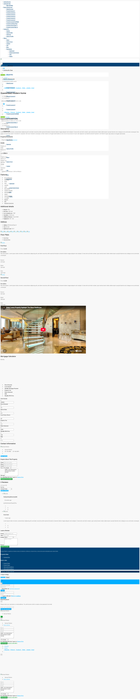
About (7, 40)
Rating (2, 537)
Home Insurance (5, 425)
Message (3, 475)
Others (5, 38)
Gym (5, 183)
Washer (6, 199)
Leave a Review (5, 490)
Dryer (5, 181)
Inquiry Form (9, 41)
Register (3, 597)
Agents (8, 31)
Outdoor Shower (8, 190)
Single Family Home (14, 52)
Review (2, 544)
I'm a (2, 467)
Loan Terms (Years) (5, 415)
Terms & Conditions (16, 596)
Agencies (8, 34)
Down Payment (4, 404)
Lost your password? (14, 588)
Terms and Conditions (9, 567)
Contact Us (6, 29)
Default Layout (9, 9)
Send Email (4, 643)
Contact (8, 43)
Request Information (6, 479)
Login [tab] (5, 580)
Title (2, 535)
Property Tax (4, 420)
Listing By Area (7, 1)
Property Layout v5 (10, 18)
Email (33, 88)
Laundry (6, 185)
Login (2, 590)
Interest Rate (4, 409)
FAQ (7, 45)
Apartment (11, 51)
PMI (2, 436)
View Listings (4, 456)
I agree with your (11, 596)
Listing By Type (7, 3)
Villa (10, 54)
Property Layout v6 (10, 20)
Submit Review (5, 546)
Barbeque (6, 179)
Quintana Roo (7, 557)
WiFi (5, 201)
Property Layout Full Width (12, 21)
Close (7, 577)
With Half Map (9, 5)
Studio (10, 56)
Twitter (23, 88)
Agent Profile (9, 32)
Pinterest (12, 88)
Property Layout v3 (10, 14)
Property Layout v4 (10, 16)
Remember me (5, 588)
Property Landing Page (11, 23)
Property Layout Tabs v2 (12, 27)
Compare (3, 577)
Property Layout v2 (10, 12)
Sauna (5, 194)
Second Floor (7, 239)
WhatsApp (6, 88)
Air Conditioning (8, 178)
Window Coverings (8, 203)
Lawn (5, 187)
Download (14, 140)
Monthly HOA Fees (5, 431)
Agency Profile (9, 36)
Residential (9, 49)
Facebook (18, 88)
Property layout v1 (10, 11)
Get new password (6, 609)
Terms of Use (20, 477)
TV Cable (6, 197)
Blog (7, 47)
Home (5, 77)
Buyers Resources (8, 7)
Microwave (7, 188)
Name (2, 462)
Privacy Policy (7, 563)
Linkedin (28, 88)
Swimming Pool (8, 196)
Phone (2, 464)
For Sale (7, 75)
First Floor (6, 238)
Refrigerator (7, 192)
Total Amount (4, 398)
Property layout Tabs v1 (12, 25)
